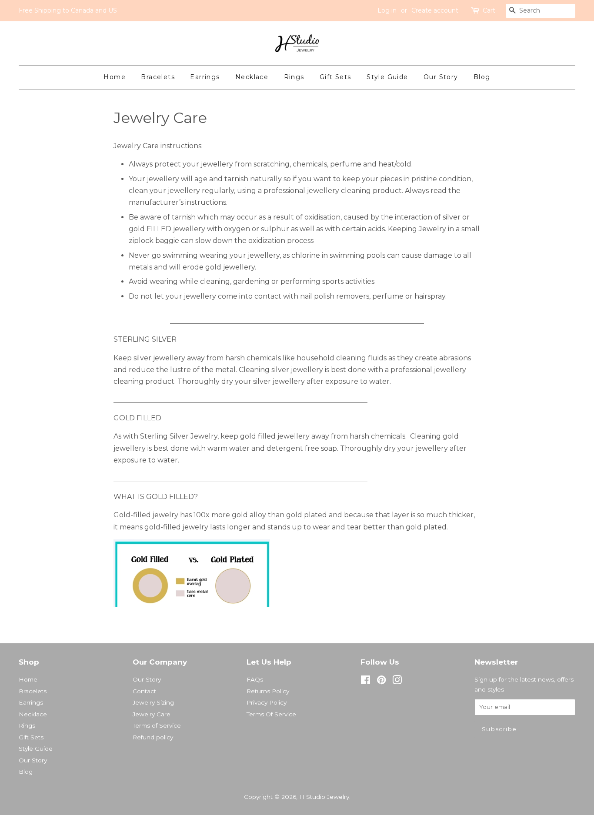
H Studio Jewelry (324, 796)
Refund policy (153, 737)
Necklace (251, 77)
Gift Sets (335, 77)
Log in (387, 10)
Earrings (205, 77)
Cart (489, 10)
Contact (144, 691)
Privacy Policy (267, 702)
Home (114, 77)
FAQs (255, 679)
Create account (434, 10)
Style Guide (387, 77)
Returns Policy (268, 691)
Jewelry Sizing (153, 702)
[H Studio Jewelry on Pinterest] (381, 681)
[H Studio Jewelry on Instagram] (397, 681)
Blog (482, 77)
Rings (294, 77)
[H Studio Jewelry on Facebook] (365, 681)
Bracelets (158, 77)
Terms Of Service (271, 714)
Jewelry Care (151, 714)
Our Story (441, 77)
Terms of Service (157, 725)
